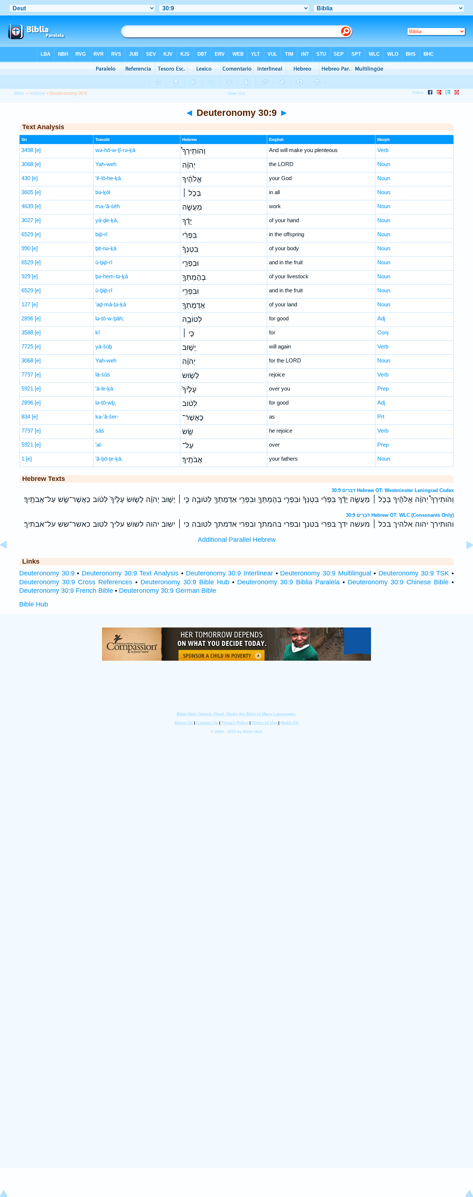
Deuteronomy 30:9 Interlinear (229, 573)
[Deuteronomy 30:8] (9, 561)
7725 (27, 346)
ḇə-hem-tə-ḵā (111, 276)
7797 (27, 374)
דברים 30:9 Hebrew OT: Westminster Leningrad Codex (392, 490)
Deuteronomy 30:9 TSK (413, 573)
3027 (27, 220)
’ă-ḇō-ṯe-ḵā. (109, 458)
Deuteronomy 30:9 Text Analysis (130, 573)
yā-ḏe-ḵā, (106, 220)
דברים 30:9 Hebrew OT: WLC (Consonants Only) (400, 515)
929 (25, 276)
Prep (383, 388)
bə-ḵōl (102, 192)
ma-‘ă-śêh (107, 206)
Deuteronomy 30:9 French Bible (66, 590)
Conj (382, 332)
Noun (383, 164)
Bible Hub (33, 604)
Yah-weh (105, 164)
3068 (27, 164)
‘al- (98, 444)
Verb (382, 150)
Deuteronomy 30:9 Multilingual (325, 573)
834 (25, 416)
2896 (27, 318)
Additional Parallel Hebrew (237, 539)
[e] (38, 150)
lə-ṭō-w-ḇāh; (109, 318)
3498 (27, 150)
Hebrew (37, 93)
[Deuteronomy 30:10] (464, 561)
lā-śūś (102, 374)
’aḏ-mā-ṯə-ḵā (110, 304)
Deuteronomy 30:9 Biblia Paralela (288, 582)
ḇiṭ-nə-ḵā (105, 248)
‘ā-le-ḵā (104, 388)
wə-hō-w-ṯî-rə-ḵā (115, 150)
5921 (27, 388)
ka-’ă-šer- (107, 416)
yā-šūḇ (103, 346)
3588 (27, 332)
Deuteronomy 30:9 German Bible (167, 590)
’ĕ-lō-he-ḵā (108, 178)
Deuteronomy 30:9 (47, 573)
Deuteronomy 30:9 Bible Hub (184, 582)
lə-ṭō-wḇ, (105, 402)
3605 (27, 192)
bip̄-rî (101, 234)
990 (25, 248)
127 (25, 304)
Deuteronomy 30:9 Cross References (75, 582)
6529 (27, 234)
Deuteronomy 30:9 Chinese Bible (398, 582)
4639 (27, 206)
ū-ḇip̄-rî (103, 262)
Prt (380, 416)
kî (97, 332)
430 (25, 178)
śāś (99, 430)
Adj (381, 318)
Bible (19, 93)
